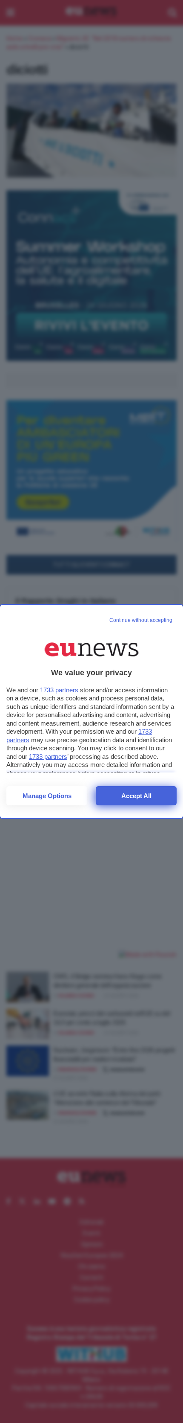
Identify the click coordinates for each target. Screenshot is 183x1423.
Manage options (47, 795)
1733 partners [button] (59, 690)
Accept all (136, 795)
